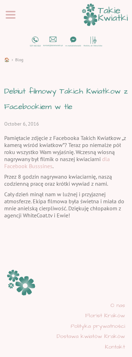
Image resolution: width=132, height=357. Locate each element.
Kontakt (115, 347)
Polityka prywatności (98, 326)
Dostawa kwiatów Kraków (91, 336)
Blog (19, 59)
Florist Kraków (105, 315)
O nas (118, 305)
